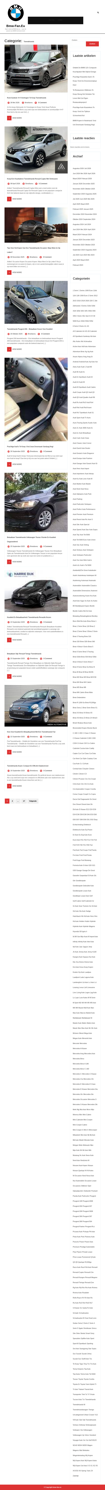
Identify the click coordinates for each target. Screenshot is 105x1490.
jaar (80, 947)
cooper (87, 789)
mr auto (85, 1150)
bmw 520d (77, 657)
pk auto (92, 1231)
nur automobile (78, 1181)
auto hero (76, 468)
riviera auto (77, 1293)
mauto (75, 1028)
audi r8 (92, 397)
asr (96, 362)
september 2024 (89, 219)
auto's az (76, 565)
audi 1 (83, 367)
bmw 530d (92, 657)
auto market (77, 484)
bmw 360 (91, 641)
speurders (76, 1338)
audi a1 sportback (79, 377)
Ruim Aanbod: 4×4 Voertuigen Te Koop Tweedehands (26, 98)
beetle (92, 606)
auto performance (88, 509)
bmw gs (86, 667)
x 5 (88, 1465)
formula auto (78, 865)
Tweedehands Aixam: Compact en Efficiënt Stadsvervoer (28, 766)
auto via (76, 560)
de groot (93, 799)
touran (75, 1379)
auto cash (76, 438)
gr (93, 901)
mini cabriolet (78, 1120)
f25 (77, 845)
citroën (75, 774)
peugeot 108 (77, 1201)
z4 (92, 1471)
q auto (93, 1257)
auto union (91, 540)
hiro (95, 916)
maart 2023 (85, 260)
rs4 (84, 1303)
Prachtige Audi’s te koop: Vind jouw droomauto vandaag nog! (30, 446)
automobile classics (89, 585)
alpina (80, 357)
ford (81, 855)
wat (80, 1450)
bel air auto (87, 611)
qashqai (81, 1262)
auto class (85, 438)
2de (96, 301)
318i (74, 311)
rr (83, 1298)
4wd (87, 316)
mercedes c (77, 1074)
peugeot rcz (90, 1226)
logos (87, 992)
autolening (77, 580)
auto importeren (78, 474)
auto (95, 423)
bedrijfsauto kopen (82, 606)
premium (76, 1247)
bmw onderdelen (79, 697)
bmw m (81, 672)
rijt (80, 1287)
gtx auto (82, 911)
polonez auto (90, 1237)
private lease (87, 1252)
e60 (95, 814)
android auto (83, 362)
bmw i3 (92, 667)
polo (82, 1237)
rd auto (88, 1267)
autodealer (92, 570)
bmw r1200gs (90, 702)
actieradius (88, 341)
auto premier (77, 514)
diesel (78, 804)
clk (85, 784)
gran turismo (84, 906)
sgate (81, 1328)
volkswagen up (78, 1435)
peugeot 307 (87, 1216)
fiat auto (76, 850)
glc (95, 875)
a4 (83, 331)
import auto (94, 936)
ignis (84, 931)
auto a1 (90, 428)
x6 (80, 1471)
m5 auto (93, 1003)
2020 (87, 301)
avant (87, 596)
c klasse (92, 733)
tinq (85, 1364)
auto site (76, 524)
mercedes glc (78, 1094)
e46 (88, 814)
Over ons (51, 20)
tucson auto (77, 1399)
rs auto (76, 1303)
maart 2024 (77, 234)
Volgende (33, 801)
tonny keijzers (78, 1369)
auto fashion (87, 458)
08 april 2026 (15, 183)
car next (76, 758)
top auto (87, 1369)
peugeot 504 (87, 1221)
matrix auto (91, 1023)
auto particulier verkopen (82, 504)
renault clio (89, 1272)
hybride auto (77, 926)
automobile (77, 585)
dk (91, 804)
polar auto (76, 1237)
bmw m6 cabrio (78, 692)
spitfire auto (85, 1338)
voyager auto (78, 1440)
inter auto (90, 942)
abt (82, 341)
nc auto (82, 1155)
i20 (80, 931)
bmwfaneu (29, 102)
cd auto (85, 763)
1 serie (75, 290)
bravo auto (88, 723)
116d (95, 290)
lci (95, 982)
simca (94, 1328)
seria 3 (80, 1323)
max (79, 1028)
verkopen (76, 1430)
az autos (94, 601)
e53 (91, 814)
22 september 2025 (17, 737)
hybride (93, 921)
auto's (89, 560)
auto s (90, 519)
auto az (75, 433)
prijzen (79, 1252)
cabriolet (76, 748)
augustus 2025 (90, 194)
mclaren (76, 1033)
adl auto (85, 346)
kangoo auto (77, 957)
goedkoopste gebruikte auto (83, 886)
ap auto (92, 362)
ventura (75, 1425)
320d (78, 311)
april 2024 (91, 229)
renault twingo (78, 1282)
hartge (88, 911)
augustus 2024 (78, 224)
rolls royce (77, 1298)
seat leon (92, 1318)
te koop (76, 1364)
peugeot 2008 (88, 1201)
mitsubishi (76, 1135)
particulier (85, 1196)
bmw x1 (94, 708)
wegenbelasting (79, 1455)
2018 (83, 301)
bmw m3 (83, 677)
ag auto (90, 351)
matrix (84, 1023)
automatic (92, 580)
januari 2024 (77, 240)
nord (84, 1176)
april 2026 (91, 173)
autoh (75, 575)
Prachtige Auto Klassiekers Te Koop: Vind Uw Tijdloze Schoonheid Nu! (84, 111)
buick (95, 728)
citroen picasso (78, 779)
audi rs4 (89, 402)
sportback (82, 1343)
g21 (93, 865)
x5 (97, 1465)
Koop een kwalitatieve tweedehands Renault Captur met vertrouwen (32, 179)
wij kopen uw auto (80, 1465)
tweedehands (90, 1399)
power (81, 1242)
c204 (75, 743)
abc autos (76, 341)
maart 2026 (77, 178)
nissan (90, 1165)
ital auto (76, 947)
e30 (94, 809)
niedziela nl (84, 1160)
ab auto (93, 336)
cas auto (76, 763)
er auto (75, 835)
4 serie (79, 316)
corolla (93, 789)
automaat (84, 580)
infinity (75, 942)
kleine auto (88, 962)
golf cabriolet (87, 901)
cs (90, 794)
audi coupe (77, 392)
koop (86, 967)
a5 (86, 331)
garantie (76, 875)
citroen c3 (83, 774)
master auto (77, 1023)
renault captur (78, 1272)
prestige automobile (87, 1247)
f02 (85, 840)
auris (89, 418)
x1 (91, 1465)
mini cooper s (78, 1130)
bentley (95, 616)
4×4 (90, 316)
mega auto (88, 1033)
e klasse (82, 809)
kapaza (85, 957)
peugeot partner (79, 1226)
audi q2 (85, 392)
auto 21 (75, 428)
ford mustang (86, 860)
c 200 (80, 733)
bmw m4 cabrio (85, 682)
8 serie (81, 326)
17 (24, 801)
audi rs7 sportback (80, 412)
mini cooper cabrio (80, 1125)
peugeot (93, 1196)
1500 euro (84, 295)
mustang (76, 1155)
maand (80, 1008)
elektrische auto (79, 830)
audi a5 (82, 382)
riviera (94, 1287)
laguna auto (89, 977)
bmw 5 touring (88, 652)
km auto (76, 967)
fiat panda (92, 850)
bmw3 (95, 718)
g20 (90, 865)
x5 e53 (75, 1471)
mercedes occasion (80, 1099)
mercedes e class (88, 1084)
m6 (74, 1008)
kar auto (92, 957)
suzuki (78, 1354)
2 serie (90, 295)
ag (86, 351)
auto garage (77, 463)
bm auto (83, 621)
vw (84, 1440)
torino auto (84, 1374)
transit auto (88, 1389)
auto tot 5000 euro (80, 540)
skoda (82, 1333)
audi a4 (76, 382)
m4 (85, 1003)
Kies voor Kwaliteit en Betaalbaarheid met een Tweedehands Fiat (31, 732)
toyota (80, 1379)
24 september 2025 (17, 622)
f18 (74, 845)
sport (92, 1338)
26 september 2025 (17, 451)
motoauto (86, 1145)
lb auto (85, 982)
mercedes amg (78, 1053)
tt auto (92, 1394)
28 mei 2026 (14, 102)
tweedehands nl (79, 1404)
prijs (74, 1252)
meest (81, 1033)
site (74, 1333)
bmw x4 (82, 713)
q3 (74, 1262)
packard (94, 1191)
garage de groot (88, 870)
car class (85, 753)
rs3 (80, 1303)
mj (88, 1135)
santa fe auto (87, 1308)
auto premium (88, 514)
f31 (84, 845)
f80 (87, 845)
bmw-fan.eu (15, 26)
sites (78, 1333)
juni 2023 (83, 255)
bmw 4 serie (83, 646)
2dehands (76, 306)
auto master (86, 484)
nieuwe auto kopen (80, 1165)
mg (78, 1109)
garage (79, 870)
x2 (94, 1465)
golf (91, 896)
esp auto (84, 835)
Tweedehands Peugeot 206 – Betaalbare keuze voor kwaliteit (29, 329)
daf (79, 799)
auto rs (84, 519)
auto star (85, 529)
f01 (81, 840)
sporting (90, 1343)
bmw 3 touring (78, 636)
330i (93, 311)
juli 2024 (87, 224)
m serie (92, 997)
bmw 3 (85, 631)
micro (89, 1109)
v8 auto (76, 1420)
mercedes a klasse (80, 1048)
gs (90, 906)
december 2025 (89, 184)
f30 (81, 845)
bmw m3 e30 (91, 677)
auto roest (77, 519)
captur (75, 753)
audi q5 (76, 397)
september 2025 (79, 194)
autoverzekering (79, 596)
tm (88, 1364)
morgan (75, 1145)
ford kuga (76, 860)
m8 (77, 1008)
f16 (95, 840)
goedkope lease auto (81, 896)
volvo (87, 1435)
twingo (91, 1410)
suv (74, 1354)
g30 (74, 870)
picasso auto (77, 1231)
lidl (85, 987)
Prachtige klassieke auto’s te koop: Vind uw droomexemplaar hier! (85, 81)
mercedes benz (78, 1059)
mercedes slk (92, 1104)
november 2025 (78, 189)
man (92, 1008)
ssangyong (83, 1348)
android (76, 362)
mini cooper (87, 1120)
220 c (92, 301)
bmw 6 (75, 662)
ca (88, 743)
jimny (90, 952)
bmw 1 (93, 621)
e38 (81, 814)
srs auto (76, 1348)
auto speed (77, 529)
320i (82, 311)
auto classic (77, 443)
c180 (89, 738)
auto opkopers (78, 494)
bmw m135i (89, 672)
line (74, 992)
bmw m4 (76, 682)
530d (87, 321)
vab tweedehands (89, 1420)
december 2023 (89, 240)
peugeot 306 (77, 1216)
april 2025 (76, 204)
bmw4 (75, 723)
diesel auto (86, 804)
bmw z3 (82, 718)
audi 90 (75, 372)
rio (83, 1287)
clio (82, 784)
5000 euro (76, 321)
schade (75, 1313)
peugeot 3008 (88, 1211)
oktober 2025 (90, 189)
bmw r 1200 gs (79, 702)
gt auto (94, 906)
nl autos (90, 1170)
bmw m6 (83, 687)
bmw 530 (84, 657)
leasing (76, 987)
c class (85, 733)
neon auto (90, 1155)
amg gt (89, 357)
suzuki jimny (86, 1354)
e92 (91, 819)
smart (88, 1333)
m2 (80, 1003)
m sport (75, 1003)
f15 (92, 840)
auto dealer (85, 448)
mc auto (94, 1028)
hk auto (76, 921)
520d (83, 321)
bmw (89, 621)
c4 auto (80, 743)
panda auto (77, 1196)
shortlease (87, 1328)
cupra (93, 794)
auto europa (77, 458)
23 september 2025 (17, 658)
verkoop (82, 1425)
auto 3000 (82, 428)
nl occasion (77, 1176)
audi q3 (91, 392)
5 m (93, 316)
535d (91, 321)
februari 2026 (87, 178)
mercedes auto (89, 1053)
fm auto (76, 855)
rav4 (83, 1267)
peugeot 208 (77, 1211)
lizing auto (80, 992)
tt (88, 1394)
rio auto (88, 1287)
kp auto (81, 972)
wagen (89, 1445)
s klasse (76, 1308)
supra (94, 1348)
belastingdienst (85, 616)
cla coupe (92, 779)
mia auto (83, 1109)
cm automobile (78, 789)
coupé (85, 794)
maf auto (87, 1008)
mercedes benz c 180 (81, 1069)
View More (14, 118)
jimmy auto (83, 952)
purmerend (86, 1257)
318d (93, 306)
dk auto (76, 809)
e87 (77, 819)
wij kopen (89, 1455)
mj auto (92, 1135)
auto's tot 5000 (85, 565)
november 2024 (91, 214)
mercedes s (92, 1099)
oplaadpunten (78, 1191)
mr (81, 1150)
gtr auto (76, 911)
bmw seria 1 (77, 708)
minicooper (93, 1130)
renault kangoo (79, 1277)
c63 (85, 743)
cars (95, 758)
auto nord (76, 489)
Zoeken (74, 40)
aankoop (86, 336)
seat (86, 1318)
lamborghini (77, 982)
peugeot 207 (87, 1206)
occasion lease (90, 1181)
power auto (89, 1242)
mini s (86, 1130)
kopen (90, 967)
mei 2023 (91, 255)
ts (86, 1394)
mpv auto (76, 1150)
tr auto (75, 1389)
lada (82, 977)
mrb (89, 1150)
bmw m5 (76, 687)
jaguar (85, 947)
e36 (77, 814)
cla (86, 779)
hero (92, 916)
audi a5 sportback (79, 387)
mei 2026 (83, 173)
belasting (76, 616)
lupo (77, 997)
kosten (75, 972)
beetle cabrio (78, 611)
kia (77, 962)
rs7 (91, 1303)
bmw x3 (76, 713)
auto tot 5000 (85, 535)
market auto (90, 1013)
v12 (96, 1415)
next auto (76, 1160)
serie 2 (86, 1323)
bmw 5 (90, 646)
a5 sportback (78, 336)
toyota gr (76, 1384)
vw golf (89, 1440)
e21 (87, 809)
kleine (81, 962)
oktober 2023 (90, 245)
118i (77, 295)
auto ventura (77, 550)
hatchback (77, 916)
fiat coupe (84, 850)
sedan (75, 1323)
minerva (76, 1114)
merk (74, 1109)
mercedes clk (88, 1079)
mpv (91, 1145)
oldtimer (84, 1186)
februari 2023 (78, 265)
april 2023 (76, 260)
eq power (88, 830)
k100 (94, 952)
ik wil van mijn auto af (81, 936)
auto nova (84, 489)
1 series (82, 290)
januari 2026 (77, 184)
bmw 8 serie (77, 667)
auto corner (87, 443)
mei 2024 (83, 229)
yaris (88, 1471)
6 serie (75, 326)
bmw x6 (76, 718)
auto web (83, 560)
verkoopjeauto (91, 1425)
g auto (85, 865)
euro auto (76, 840)
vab (80, 1420)
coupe (80, 794)
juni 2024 (76, 229)
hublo (87, 921)
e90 (84, 819)
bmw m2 (76, 677)
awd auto (76, 601)
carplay (90, 758)
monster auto (89, 1140)
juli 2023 (76, 255)
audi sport (76, 418)
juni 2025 (83, 199)
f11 (88, 840)
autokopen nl (91, 575)
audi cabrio (91, 387)
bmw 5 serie (77, 652)
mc (90, 1028)
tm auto (93, 1364)
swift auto (85, 1359)
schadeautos (84, 1313)
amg (85, 357)
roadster (85, 1293)
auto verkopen (88, 550)
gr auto (75, 906)
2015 (74, 301)
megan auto (77, 1038)
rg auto (76, 1287)
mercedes (83, 1043)
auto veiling (84, 545)
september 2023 (79, 250)
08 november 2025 (17, 257)
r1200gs (88, 1262)
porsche (76, 1242)
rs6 (87, 1303)
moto (80, 1145)
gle (74, 880)
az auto (87, 601)
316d (89, 306)
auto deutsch (78, 453)
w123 (94, 1440)
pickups (86, 1231)
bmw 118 (86, 626)
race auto (76, 1267)
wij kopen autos (91, 1460)
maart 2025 (85, 204)
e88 (81, 819)
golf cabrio (77, 901)
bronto (89, 728)
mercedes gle (88, 1094)
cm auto (90, 784)
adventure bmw (78, 351)
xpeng (83, 1471)
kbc (74, 962)
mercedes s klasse (80, 1104)
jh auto (75, 952)
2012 (96, 295)
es (80, 835)
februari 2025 (78, 209)
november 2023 (78, 245)
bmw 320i (83, 641)
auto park (87, 494)
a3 (88, 326)
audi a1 (82, 372)
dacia (75, 799)
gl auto (90, 875)
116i (74, 295)
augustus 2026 (78, 168)
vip (81, 1430)
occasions (76, 1186)
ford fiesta (87, 855)
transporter (77, 1394)
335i (74, 316)
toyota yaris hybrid (87, 1384)
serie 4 (92, 1323)
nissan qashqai (78, 1170)
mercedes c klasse (89, 1074)
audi (78, 367)
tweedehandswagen (80, 1410)
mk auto (76, 1140)
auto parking (77, 499)
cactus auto (84, 748)
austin (90, 423)
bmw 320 (76, 641)
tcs (90, 1359)
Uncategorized (78, 1415)
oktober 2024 (78, 219)
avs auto (93, 596)
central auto (77, 769)
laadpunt (76, 977)
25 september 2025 (17, 546)
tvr (83, 1399)
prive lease (77, 1257)
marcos (83, 1013)
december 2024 (78, 214)
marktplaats (77, 1018)
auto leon (83, 479)
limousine (91, 987)
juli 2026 (87, 168)
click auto (76, 784)
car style (83, 758)
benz (75, 621)
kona (81, 967)
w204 (80, 1445)
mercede (76, 1043)
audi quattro (83, 397)
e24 (91, 809)
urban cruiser (89, 1415)
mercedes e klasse (80, 1089)
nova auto (90, 1176)
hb (82, 916)
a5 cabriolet (92, 331)
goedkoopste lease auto (82, 891)
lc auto (91, 982)
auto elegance (88, 453)
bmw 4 (75, 646)
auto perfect (77, 509)
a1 (85, 326)
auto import (85, 468)
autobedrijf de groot (80, 570)
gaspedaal (84, 875)
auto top (76, 535)
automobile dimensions (81, 591)
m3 (83, 1003)
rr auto (87, 1298)
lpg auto (93, 992)
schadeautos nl (78, 1318)
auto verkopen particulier (82, 555)
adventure (92, 346)
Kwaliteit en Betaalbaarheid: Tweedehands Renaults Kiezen (29, 617)
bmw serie (87, 708)
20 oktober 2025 (16, 334)
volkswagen (87, 1430)
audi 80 (89, 367)
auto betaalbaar (85, 433)
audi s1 (91, 412)
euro (90, 835)
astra (75, 367)
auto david (77, 448)
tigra (81, 1364)
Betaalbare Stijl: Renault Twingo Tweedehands (24, 654)
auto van (76, 545)
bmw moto (89, 692)
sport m (75, 1343)
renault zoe (89, 1282)
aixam (75, 357)
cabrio (92, 743)
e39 (84, 814)
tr (95, 1384)
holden (81, 921)
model (81, 1140)
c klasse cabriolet (80, 738)
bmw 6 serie (83, 662)
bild (78, 621)
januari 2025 (88, 209)
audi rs (76, 402)
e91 (88, 819)
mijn (92, 1109)
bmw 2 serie (77, 631)
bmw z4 (89, 718)
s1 (81, 1308)
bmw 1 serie (77, 626)
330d (90, 311)
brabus (80, 723)
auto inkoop (89, 474)
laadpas (88, 972)
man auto (76, 1013)
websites (86, 1450)
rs (91, 1298)
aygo (82, 601)
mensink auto (87, 1038)
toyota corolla (89, 1379)
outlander (87, 1191)
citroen (91, 769)
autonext (94, 591)
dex (74, 804)
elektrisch (87, 825)
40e (83, 316)
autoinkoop (82, 575)
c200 (94, 738)
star (89, 1348)
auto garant (87, 463)
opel (89, 1186)
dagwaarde (85, 799)
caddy (91, 748)
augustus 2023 (90, 250)
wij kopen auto (78, 1460)
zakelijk (76, 1476)
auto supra (93, 529)
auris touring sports (80, 423)
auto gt (94, 463)
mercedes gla (92, 1089)
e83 (74, 819)
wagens (76, 1450)
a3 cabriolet (77, 331)
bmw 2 (92, 626)
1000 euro (89, 290)
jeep (90, 947)
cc (81, 763)
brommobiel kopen (80, 728)
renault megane (91, 1277)
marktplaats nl (87, 1018)
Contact (60, 20)
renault (94, 1267)
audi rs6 (76, 407)
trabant (81, 1389)
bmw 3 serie (93, 631)
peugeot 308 (77, 1221)
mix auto (84, 1135)
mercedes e (77, 1084)
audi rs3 (82, 402)
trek (83, 1394)
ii (86, 931)
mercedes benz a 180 (81, 1064)
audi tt (83, 418)
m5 (88, 1003)
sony (92, 1333)
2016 (79, 301)
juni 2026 (76, 173)
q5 (76, 1262)
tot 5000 (92, 1374)
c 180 (75, 733)
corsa (75, 794)
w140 (75, 1445)
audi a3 (90, 377)
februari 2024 (87, 234)
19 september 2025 (17, 771)
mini (80, 1114)
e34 (74, 814)
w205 (84, 1445)
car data (92, 753)
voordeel (92, 1435)
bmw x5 (89, 713)
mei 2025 (91, 199)
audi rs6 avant (85, 407)
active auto (77, 346)
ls (74, 997)
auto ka (76, 479)
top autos (76, 1374)
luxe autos (83, 997)
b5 (74, 606)
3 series (84, 306)
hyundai (76, 931)
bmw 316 (87, 636)
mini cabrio (87, 1114)
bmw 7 (90, 662)
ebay (96, 819)
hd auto (87, 916)
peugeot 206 (77, 1206)
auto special (84, 524)
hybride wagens (89, 926)
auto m (89, 479)
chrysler (85, 769)
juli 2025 (76, 199)
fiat (91, 845)
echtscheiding (78, 825)
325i (86, 311)
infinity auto (82, 942)
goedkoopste (81, 880)
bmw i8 (75, 672)
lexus (81, 987)
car (79, 753)
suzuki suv (77, 1359)
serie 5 (75, 1328)
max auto (84, 1028)
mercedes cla (78, 1079)
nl (86, 1170)
